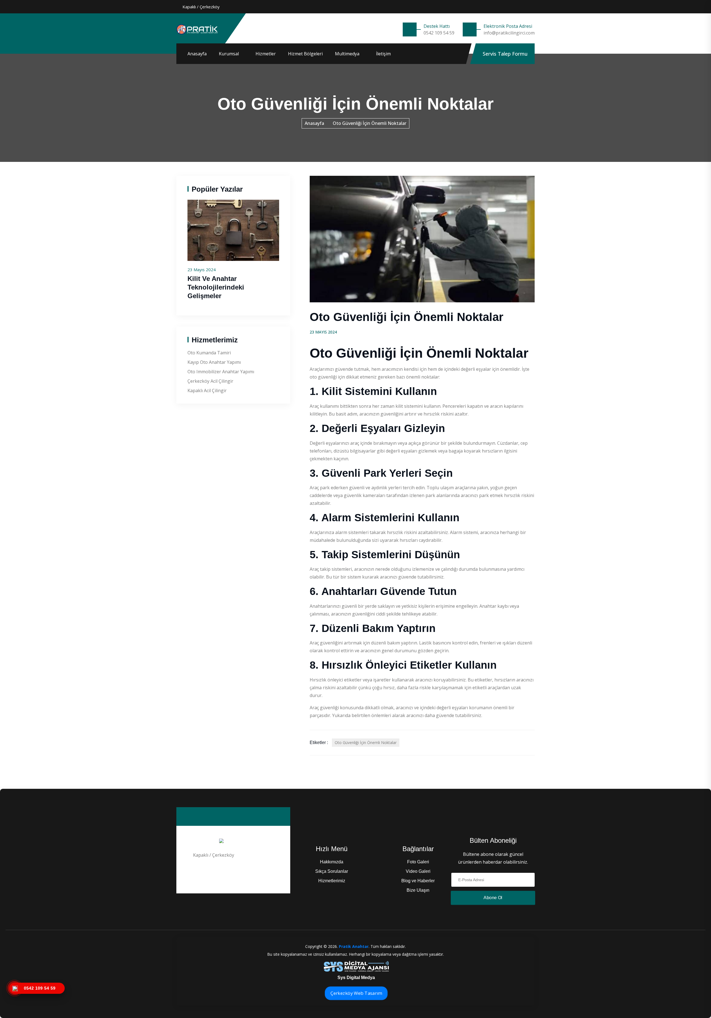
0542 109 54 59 (439, 33)
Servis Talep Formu (505, 53)
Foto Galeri (418, 861)
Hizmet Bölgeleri (305, 54)
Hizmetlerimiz (331, 880)
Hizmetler (266, 54)
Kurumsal (229, 54)
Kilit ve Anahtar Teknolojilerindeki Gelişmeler (215, 287)
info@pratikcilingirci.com (509, 33)
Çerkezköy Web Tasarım (356, 993)
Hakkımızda (331, 861)
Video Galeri (418, 871)
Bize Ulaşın (418, 890)
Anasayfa (197, 54)
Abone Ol (493, 897)
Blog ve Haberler (418, 880)
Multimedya (347, 54)
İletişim (383, 54)
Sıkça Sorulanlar (331, 871)
